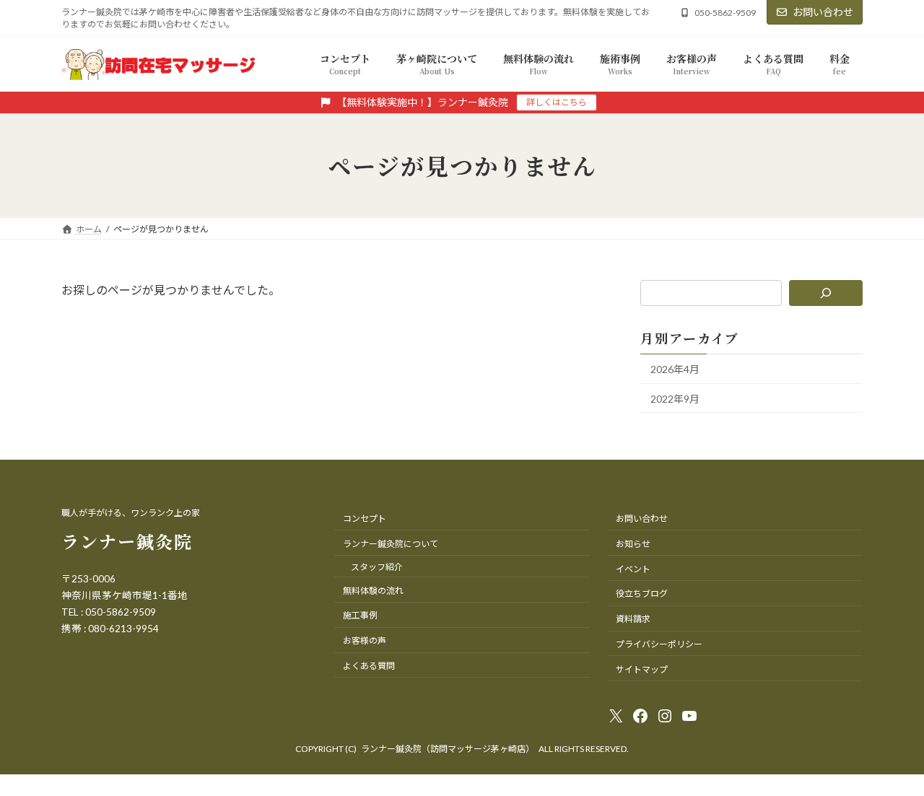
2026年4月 (674, 369)
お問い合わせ (823, 12)
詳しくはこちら (556, 102)
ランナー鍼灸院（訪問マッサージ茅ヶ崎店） (447, 748)
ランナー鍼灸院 (127, 541)
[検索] (826, 293)
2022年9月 (674, 399)
